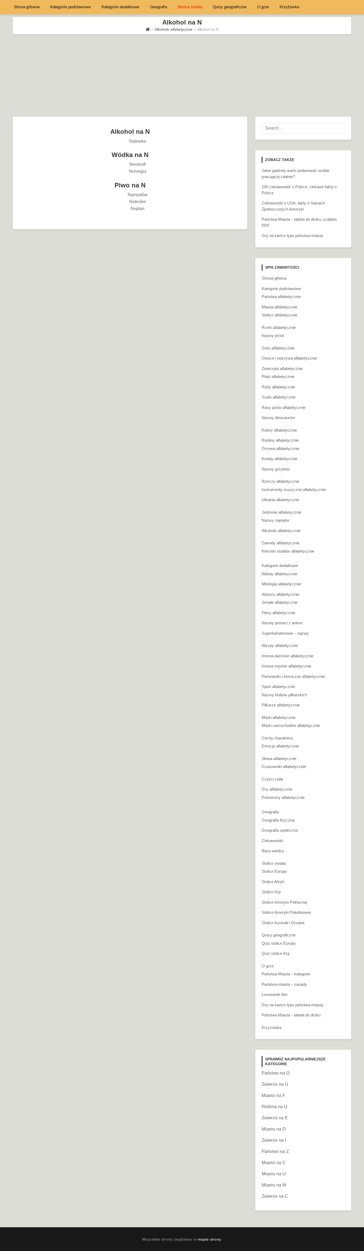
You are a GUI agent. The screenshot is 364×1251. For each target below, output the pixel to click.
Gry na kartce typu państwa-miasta (292, 235)
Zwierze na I (274, 1140)
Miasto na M (274, 1185)
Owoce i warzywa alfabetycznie (289, 358)
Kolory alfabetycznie (279, 430)
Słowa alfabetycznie (279, 758)
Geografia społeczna (280, 830)
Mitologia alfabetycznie (281, 584)
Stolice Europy (274, 871)
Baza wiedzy (273, 850)
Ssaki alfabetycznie (279, 397)
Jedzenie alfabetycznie (281, 512)
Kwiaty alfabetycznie (279, 458)
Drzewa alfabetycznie (280, 448)
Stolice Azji (271, 892)
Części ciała (272, 779)
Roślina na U (274, 1106)
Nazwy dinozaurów (278, 417)
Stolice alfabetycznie (279, 315)
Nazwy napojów (275, 520)
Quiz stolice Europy (279, 943)
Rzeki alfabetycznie (279, 327)
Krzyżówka (289, 7)
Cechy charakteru (277, 738)
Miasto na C (274, 1162)
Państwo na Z (275, 1151)
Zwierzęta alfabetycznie (282, 368)
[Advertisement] (182, 74)
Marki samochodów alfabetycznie (291, 725)
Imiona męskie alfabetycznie (286, 666)
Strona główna (26, 7)
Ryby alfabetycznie (278, 387)
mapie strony (209, 1239)
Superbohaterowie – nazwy (285, 633)
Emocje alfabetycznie (280, 746)
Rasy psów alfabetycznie (283, 407)
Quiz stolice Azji (275, 953)
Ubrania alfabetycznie (280, 499)
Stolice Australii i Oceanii (283, 922)
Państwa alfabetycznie (281, 296)
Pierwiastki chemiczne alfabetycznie (293, 676)
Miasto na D (274, 1129)
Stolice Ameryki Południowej (286, 912)
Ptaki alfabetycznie (278, 376)
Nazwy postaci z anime (282, 623)
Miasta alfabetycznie (279, 307)
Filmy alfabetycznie (278, 612)
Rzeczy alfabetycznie (280, 481)
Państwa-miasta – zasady (284, 984)
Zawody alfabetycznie (281, 543)
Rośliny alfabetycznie (280, 440)
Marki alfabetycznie (279, 717)
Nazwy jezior (273, 335)
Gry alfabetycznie (277, 789)
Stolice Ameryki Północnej (284, 902)
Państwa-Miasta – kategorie (286, 974)
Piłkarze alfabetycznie (281, 705)
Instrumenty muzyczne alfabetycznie (294, 489)
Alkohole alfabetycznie (281, 530)
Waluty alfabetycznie (279, 574)
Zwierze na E (275, 1117)
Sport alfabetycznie (278, 686)
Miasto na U (274, 1173)
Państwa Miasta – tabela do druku (291, 1015)
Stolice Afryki (273, 881)
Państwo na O (276, 1073)
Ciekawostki (272, 840)
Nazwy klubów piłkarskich (284, 695)
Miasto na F (273, 1095)
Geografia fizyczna (278, 820)
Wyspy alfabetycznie (280, 645)
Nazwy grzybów (276, 469)
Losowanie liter (275, 994)
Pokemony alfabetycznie (283, 797)
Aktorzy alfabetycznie (280, 594)
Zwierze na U (275, 1084)
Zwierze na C (275, 1196)
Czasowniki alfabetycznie (284, 766)
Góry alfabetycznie (278, 348)
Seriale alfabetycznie (280, 602)
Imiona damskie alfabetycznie (287, 656)
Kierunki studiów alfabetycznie (288, 551)
